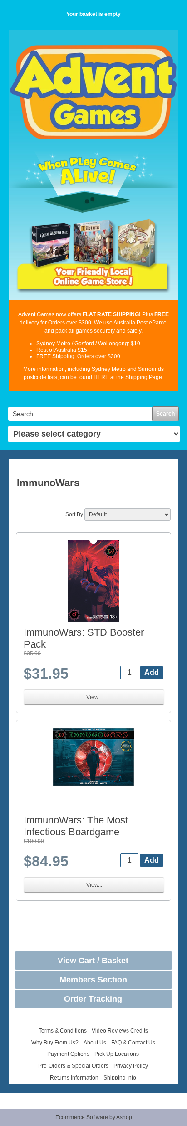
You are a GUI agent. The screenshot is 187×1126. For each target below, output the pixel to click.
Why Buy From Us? (55, 1042)
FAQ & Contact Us (133, 1042)
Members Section (93, 979)
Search (165, 414)
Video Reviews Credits (120, 1031)
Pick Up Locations (116, 1054)
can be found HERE (84, 377)
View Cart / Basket (93, 960)
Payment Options (68, 1054)
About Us (95, 1042)
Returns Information (74, 1078)
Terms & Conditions (63, 1031)
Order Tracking (93, 998)
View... (94, 697)
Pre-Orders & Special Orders (73, 1066)
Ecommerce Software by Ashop (93, 1117)
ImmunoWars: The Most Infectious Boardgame (76, 826)
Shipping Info (119, 1078)
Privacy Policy (130, 1066)
